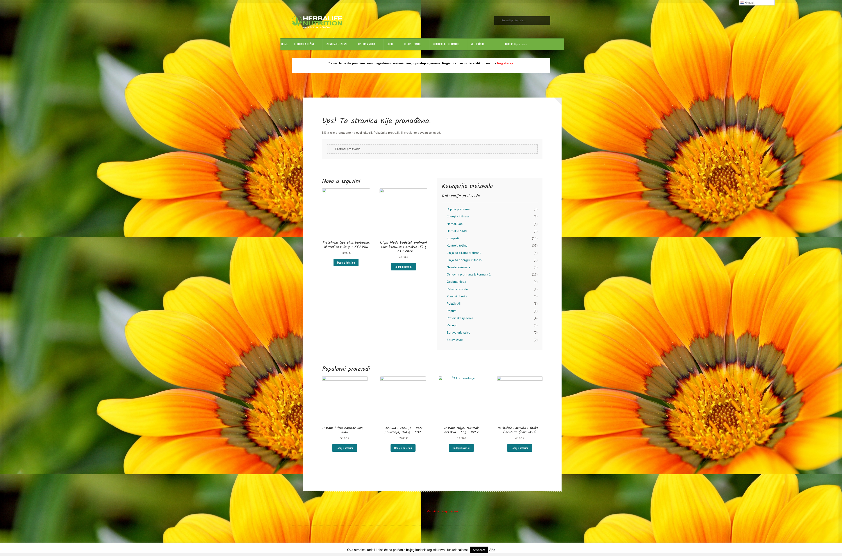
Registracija (505, 63)
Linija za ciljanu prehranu (464, 252)
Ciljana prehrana (458, 209)
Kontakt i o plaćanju (446, 44)
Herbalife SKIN (457, 231)
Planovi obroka (457, 296)
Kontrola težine (304, 44)
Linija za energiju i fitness (464, 260)
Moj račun (477, 44)
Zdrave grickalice (458, 332)
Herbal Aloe (455, 224)
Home (284, 44)
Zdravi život (455, 339)
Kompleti (453, 238)
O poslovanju (412, 44)
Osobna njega (366, 44)
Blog (390, 44)
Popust (451, 311)
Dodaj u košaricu (346, 262)
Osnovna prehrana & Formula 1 (469, 274)
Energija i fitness (336, 44)
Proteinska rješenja (460, 318)
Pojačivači (453, 303)
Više (492, 550)
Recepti (452, 325)
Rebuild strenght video (442, 511)
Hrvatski (749, 2)
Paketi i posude (457, 289)
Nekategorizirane (458, 267)
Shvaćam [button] (479, 550)
